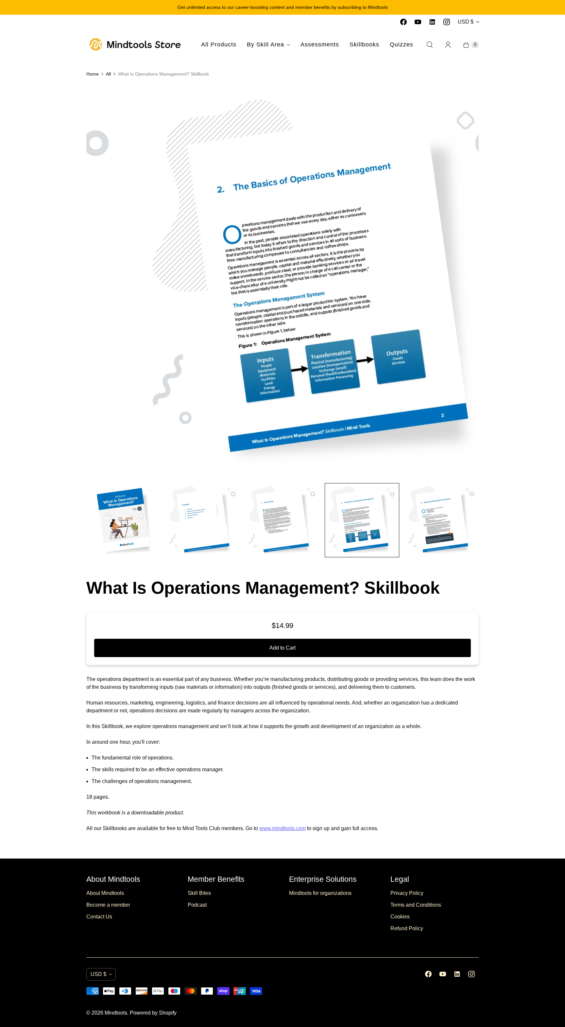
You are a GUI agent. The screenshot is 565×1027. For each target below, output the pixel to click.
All (108, 74)
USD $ (465, 22)
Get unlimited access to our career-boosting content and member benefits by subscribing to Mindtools (283, 7)
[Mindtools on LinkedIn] (432, 22)
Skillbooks (364, 44)
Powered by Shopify (153, 1013)
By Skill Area (265, 44)
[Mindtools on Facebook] (403, 22)
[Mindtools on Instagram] (446, 22)
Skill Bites (199, 893)
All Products (218, 44)
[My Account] (448, 45)
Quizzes (401, 44)
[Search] (429, 45)
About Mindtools (105, 893)
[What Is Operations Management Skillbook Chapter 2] (283, 281)
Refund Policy (406, 928)
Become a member (108, 905)
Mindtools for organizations (320, 893)
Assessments (319, 44)
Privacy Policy (406, 893)
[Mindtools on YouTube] (418, 22)
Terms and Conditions (415, 905)
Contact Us (99, 916)
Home (92, 74)
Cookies (400, 916)
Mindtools (116, 1013)
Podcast (197, 905)
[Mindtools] (135, 45)
